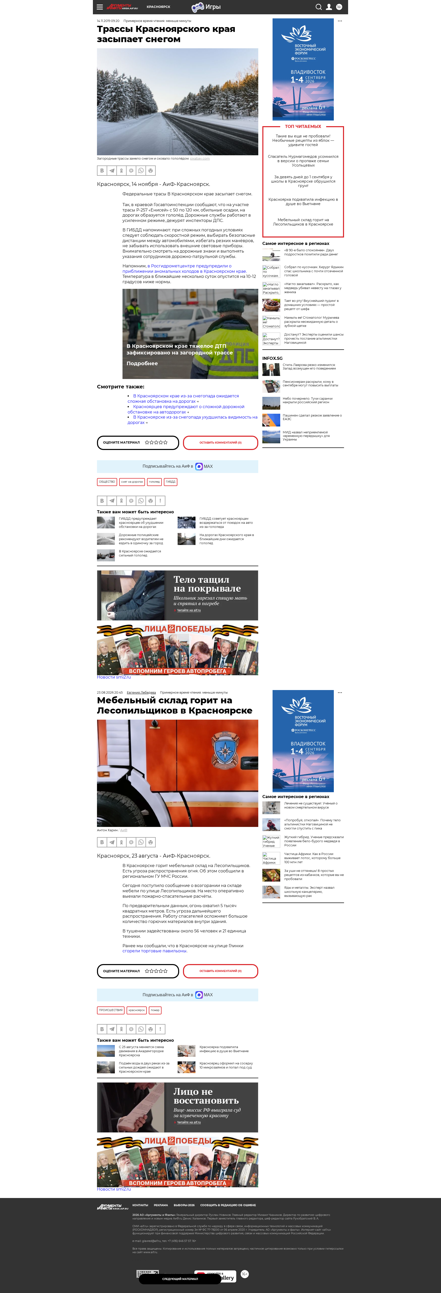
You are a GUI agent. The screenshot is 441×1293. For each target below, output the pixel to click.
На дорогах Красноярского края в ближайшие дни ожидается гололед (227, 539)
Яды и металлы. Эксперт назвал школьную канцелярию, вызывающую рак (309, 892)
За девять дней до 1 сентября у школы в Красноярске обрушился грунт (303, 181)
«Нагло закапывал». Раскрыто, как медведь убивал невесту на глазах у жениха (312, 288)
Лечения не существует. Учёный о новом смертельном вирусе (311, 805)
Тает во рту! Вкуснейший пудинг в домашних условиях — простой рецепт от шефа (311, 305)
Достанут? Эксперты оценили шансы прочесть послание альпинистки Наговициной (314, 339)
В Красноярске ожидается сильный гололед (140, 553)
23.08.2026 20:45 (110, 692)
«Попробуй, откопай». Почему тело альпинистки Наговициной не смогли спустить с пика (312, 824)
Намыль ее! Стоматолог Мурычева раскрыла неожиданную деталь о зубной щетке (311, 322)
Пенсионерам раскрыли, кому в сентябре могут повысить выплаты (310, 383)
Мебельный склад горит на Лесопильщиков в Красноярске (303, 222)
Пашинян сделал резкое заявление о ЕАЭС (312, 417)
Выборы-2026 (184, 1205)
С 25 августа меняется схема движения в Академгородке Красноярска (141, 1051)
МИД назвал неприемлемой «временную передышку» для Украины (306, 436)
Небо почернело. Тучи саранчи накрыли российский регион (308, 400)
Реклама (161, 1205)
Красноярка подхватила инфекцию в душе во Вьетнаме (303, 201)
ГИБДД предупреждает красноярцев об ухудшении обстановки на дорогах (141, 523)
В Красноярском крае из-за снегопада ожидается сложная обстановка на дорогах (183, 399)
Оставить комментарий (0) (221, 442)
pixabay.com (200, 158)
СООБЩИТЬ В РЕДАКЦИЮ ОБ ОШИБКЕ (228, 1205)
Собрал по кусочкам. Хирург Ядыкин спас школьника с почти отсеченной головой (314, 271)
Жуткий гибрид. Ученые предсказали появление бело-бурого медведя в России (314, 841)
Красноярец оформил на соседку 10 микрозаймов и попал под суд (226, 1065)
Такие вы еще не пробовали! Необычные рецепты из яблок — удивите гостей (303, 140)
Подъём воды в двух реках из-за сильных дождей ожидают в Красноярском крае (144, 1067)
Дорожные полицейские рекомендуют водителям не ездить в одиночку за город (141, 539)
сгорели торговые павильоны (154, 950)
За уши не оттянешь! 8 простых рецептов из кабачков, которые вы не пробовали (314, 875)
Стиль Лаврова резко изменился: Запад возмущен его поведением (309, 366)
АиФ (123, 830)
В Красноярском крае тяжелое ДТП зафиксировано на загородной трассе (180, 349)
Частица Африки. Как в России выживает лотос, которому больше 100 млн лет (312, 858)
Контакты (140, 1205)
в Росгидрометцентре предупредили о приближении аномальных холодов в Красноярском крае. (184, 269)
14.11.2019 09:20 (108, 21)
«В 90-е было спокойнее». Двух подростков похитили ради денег (311, 252)
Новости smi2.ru (114, 677)
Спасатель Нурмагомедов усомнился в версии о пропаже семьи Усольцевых (303, 161)
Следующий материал (180, 1279)
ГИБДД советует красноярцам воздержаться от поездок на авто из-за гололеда (226, 523)
